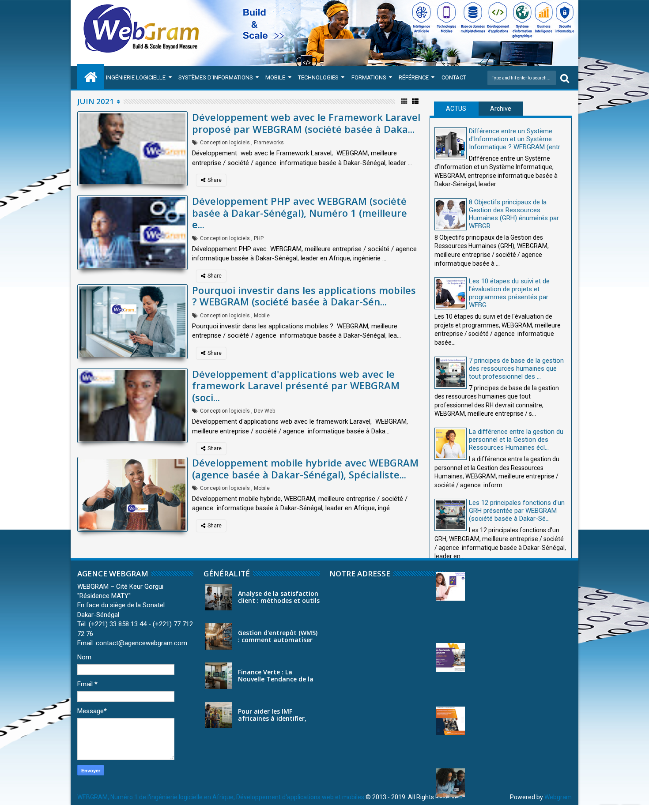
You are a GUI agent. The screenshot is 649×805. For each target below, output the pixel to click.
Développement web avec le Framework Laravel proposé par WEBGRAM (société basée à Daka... (306, 122)
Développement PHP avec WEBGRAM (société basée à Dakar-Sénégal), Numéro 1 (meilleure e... (299, 212)
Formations (368, 77)
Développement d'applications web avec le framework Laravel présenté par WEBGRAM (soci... (296, 385)
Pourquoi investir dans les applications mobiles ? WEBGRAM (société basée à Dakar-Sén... (304, 295)
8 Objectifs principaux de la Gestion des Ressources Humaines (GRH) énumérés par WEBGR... (514, 214)
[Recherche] (565, 78)
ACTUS (456, 108)
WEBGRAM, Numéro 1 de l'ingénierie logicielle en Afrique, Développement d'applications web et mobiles (220, 797)
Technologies (318, 77)
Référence (414, 77)
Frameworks (269, 142)
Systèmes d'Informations (215, 77)
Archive (500, 108)
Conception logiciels (225, 142)
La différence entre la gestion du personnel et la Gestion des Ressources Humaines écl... (516, 439)
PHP (259, 238)
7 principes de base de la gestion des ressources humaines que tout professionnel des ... (516, 368)
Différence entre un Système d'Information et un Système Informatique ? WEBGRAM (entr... (516, 139)
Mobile (275, 77)
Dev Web (264, 411)
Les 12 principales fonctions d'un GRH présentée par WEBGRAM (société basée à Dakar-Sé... (517, 511)
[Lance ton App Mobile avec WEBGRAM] (450, 657)
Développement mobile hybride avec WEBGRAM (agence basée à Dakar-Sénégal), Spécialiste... (305, 468)
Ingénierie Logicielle (136, 77)
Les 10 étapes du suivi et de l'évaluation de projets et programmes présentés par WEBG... (509, 293)
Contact (453, 77)
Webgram (558, 797)
